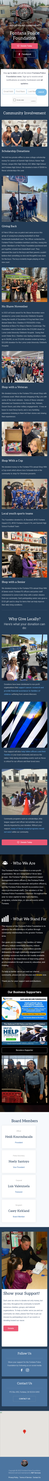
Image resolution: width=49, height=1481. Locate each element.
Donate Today (24, 46)
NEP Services (36, 1473)
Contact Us (24, 1398)
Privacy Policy (13, 1477)
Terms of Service (25, 1477)
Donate (11, 1328)
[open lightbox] (24, 133)
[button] (24, 1432)
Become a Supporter (24, 1050)
